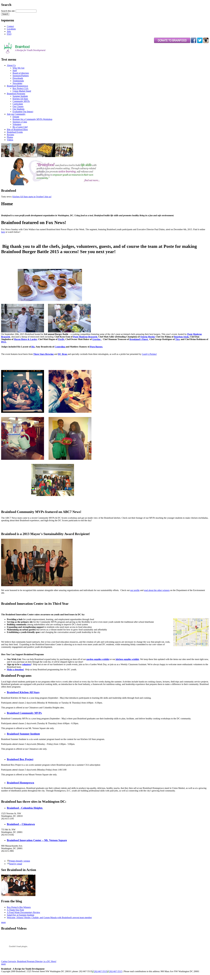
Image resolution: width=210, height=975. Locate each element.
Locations (11, 29)
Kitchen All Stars (20, 98)
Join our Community (16, 114)
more (3, 922)
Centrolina (60, 346)
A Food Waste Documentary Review (23, 912)
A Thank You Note (15, 910)
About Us (11, 65)
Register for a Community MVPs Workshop (32, 119)
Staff (15, 70)
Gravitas (96, 339)
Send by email (15, 864)
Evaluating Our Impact (23, 111)
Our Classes (18, 106)
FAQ (9, 34)
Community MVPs (21, 101)
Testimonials (18, 81)
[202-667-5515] (99, 971)
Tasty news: (6, 196)
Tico (177, 339)
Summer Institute (20, 96)
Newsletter (17, 83)
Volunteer (17, 124)
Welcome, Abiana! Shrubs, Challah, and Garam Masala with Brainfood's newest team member (49, 917)
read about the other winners (157, 590)
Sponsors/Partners (21, 75)
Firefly (61, 339)
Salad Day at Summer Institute (20, 915)
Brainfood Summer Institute (23, 733)
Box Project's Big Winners (19, 907)
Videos (10, 140)
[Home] (32, 53)
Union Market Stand (22, 91)
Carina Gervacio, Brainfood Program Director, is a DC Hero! (28, 961)
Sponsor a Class (20, 122)
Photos (10, 137)
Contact (10, 26)
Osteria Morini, (147, 336)
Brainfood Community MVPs (24, 712)
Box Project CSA (20, 88)
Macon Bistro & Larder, (25, 339)
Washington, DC (13, 365)
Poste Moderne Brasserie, (85, 336)
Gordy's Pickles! (149, 354)
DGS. (3, 342)
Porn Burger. (96, 346)
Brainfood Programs (16, 93)
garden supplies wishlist (97, 659)
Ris (33, 346)
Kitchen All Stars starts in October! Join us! (31, 196)
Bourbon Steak (181, 336)
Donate (16, 116)
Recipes (10, 134)
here (3, 232)
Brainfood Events (15, 132)
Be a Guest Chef (20, 127)
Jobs (9, 31)
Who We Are (18, 68)
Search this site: (8, 11)
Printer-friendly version (19, 861)
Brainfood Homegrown (17, 86)
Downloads (18, 78)
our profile (135, 590)
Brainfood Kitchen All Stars (23, 692)
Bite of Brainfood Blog (17, 129)
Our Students (18, 109)
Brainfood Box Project (20, 759)
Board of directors (21, 73)
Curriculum (18, 104)
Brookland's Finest (138, 339)
